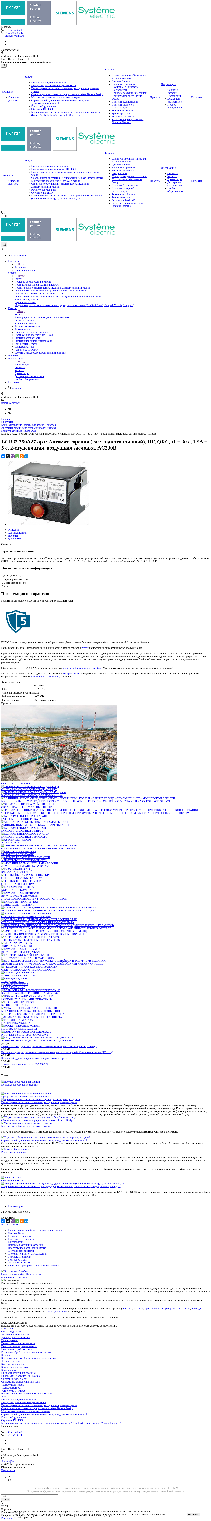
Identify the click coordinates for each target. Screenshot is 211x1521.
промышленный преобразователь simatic (167, 1308)
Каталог (109, 69)
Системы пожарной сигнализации (123, 106)
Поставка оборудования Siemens (49, 82)
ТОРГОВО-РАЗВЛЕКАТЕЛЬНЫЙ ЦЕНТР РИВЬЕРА (31, 1016)
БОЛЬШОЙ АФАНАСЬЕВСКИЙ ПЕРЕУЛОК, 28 (29, 993)
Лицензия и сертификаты (15, 1334)
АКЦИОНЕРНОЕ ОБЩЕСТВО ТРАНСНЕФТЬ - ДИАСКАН (36, 1040)
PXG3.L (127, 1308)
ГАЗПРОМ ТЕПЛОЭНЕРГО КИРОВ (22, 830)
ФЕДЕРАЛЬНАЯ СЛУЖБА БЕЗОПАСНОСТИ (28, 969)
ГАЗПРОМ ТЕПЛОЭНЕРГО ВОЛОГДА (24, 836)
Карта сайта (8, 1470)
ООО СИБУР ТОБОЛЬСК (16, 783)
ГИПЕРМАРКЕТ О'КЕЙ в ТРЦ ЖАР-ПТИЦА (27, 957)
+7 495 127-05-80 (13, 29)
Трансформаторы (121, 113)
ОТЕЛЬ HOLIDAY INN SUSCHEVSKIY (24, 878)
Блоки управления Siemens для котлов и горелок (129, 76)
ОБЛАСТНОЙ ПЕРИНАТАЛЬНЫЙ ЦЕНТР (26, 807)
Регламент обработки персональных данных (26, 1352)
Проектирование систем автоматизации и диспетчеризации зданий (39, 1102)
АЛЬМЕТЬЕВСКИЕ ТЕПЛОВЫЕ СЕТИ (24, 860)
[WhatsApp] (17, 456)
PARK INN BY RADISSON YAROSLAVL (25, 1034)
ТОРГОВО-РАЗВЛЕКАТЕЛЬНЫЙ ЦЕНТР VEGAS (30, 940)
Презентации (174, 95)
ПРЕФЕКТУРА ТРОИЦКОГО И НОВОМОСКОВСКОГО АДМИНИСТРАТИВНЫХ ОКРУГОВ (56, 928)
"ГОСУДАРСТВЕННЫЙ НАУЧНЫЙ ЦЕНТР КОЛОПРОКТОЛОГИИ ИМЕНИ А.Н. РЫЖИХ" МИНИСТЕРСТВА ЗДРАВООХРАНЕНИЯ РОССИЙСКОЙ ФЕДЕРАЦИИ (98, 813)
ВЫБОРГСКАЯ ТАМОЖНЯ (17, 854)
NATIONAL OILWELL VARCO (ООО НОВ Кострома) (32, 795)
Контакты (196, 97)
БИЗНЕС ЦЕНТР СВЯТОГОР (18, 975)
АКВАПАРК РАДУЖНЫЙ (16, 946)
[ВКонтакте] (3, 456)
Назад (21, 264)
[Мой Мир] (26, 456)
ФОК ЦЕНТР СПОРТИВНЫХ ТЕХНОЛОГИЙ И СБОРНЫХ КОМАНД (42, 934)
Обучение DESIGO (42, 109)
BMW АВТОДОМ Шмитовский (19, 895)
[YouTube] (9, 413)
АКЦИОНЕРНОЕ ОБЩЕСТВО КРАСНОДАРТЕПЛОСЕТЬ (35, 824)
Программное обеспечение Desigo (27, 1247)
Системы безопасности (125, 101)
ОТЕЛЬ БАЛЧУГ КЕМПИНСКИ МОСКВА (26, 916)
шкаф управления (57, 1311)
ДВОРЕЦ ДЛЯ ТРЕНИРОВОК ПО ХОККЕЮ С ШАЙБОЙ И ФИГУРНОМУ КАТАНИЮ (52, 963)
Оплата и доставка (13, 99)
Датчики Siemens (121, 81)
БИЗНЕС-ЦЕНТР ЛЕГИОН (17, 1005)
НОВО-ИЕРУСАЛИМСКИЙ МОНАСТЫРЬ (26, 999)
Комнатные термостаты (125, 87)
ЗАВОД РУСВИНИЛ (13, 987)
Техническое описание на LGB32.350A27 (24, 1064)
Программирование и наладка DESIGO (53, 85)
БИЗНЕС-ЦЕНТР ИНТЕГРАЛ (18, 904)
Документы (14, 538)
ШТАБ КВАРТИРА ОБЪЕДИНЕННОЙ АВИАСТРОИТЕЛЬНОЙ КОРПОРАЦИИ (48, 910)
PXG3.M (138, 1308)
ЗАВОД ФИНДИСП (12, 981)
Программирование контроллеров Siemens (25, 1096)
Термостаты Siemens (123, 110)
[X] (8, 456)
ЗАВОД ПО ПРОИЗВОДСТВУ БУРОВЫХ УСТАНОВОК (34, 898)
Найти (6, 1499)
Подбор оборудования (175, 106)
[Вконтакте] (9, 409)
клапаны (46, 676)
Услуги (29, 77)
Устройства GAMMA (124, 116)
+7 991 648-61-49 (13, 32)
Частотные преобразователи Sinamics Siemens (127, 121)
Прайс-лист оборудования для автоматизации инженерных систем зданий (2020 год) (49, 1046)
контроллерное (71, 673)
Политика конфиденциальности (19, 1346)
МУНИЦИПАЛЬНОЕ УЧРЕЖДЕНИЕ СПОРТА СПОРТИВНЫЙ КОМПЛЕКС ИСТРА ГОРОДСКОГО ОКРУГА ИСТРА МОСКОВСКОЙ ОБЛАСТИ (86, 801)
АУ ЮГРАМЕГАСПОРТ (15, 842)
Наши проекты (9, 1340)
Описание (13, 529)
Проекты (155, 97)
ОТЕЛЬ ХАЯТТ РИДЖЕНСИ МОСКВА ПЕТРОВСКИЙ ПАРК (37, 922)
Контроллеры (119, 89)
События (172, 89)
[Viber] (13, 456)
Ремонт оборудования (43, 106)
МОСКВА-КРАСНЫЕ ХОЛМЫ (19, 1028)
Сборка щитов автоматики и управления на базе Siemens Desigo (67, 94)
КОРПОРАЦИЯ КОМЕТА (16, 889)
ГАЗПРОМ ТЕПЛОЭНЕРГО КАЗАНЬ (23, 819)
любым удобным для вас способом (82, 668)
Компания (7, 91)
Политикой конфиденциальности (85, 1514)
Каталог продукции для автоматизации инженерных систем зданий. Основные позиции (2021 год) (57, 1052)
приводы (57, 676)
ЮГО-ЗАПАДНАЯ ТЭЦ (15, 872)
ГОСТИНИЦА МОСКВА (15, 1022)
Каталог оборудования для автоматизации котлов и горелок (35, 1058)
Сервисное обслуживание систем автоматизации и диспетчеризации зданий (44, 1140)
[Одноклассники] (22, 456)
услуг (85, 648)
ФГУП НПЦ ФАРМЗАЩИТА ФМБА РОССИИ (28, 866)
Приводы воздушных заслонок (129, 92)
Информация (168, 84)
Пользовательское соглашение (18, 1343)
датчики (35, 676)
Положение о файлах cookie (17, 1349)
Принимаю (193, 1514)
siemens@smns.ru (14, 35)
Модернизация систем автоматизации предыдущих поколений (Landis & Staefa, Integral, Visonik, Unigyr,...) (66, 113)
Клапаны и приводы (123, 84)
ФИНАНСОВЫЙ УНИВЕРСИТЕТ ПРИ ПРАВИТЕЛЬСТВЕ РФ (38, 848)
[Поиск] (4, 66)
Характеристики (17, 532)
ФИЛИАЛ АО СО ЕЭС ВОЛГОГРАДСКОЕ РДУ (29, 789)
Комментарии (15, 1206)
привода (196, 1308)
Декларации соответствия (174, 100)
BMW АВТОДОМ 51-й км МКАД (20, 951)
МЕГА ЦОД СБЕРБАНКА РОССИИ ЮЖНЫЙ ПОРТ (31, 1011)
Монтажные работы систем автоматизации (55, 97)
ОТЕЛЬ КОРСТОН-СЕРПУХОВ (19, 884)
